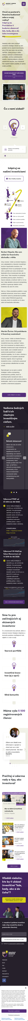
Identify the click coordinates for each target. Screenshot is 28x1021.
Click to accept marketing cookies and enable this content (14, 92)
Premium (4, 960)
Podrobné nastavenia (14, 1015)
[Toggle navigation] (24, 4)
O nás (3, 968)
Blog (3, 962)
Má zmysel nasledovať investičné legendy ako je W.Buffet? (20, 853)
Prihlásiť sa (5, 974)
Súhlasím (14, 943)
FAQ (3, 965)
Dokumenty (5, 976)
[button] (26, 987)
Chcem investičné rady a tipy (14, 939)
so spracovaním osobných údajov (16, 943)
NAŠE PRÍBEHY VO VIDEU (14, 395)
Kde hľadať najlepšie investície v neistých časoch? (19, 839)
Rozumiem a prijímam (14, 1011)
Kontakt (4, 971)
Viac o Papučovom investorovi (14, 602)
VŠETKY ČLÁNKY (14, 866)
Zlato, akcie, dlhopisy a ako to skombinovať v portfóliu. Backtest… (20, 826)
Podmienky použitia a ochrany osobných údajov (6, 1019)
